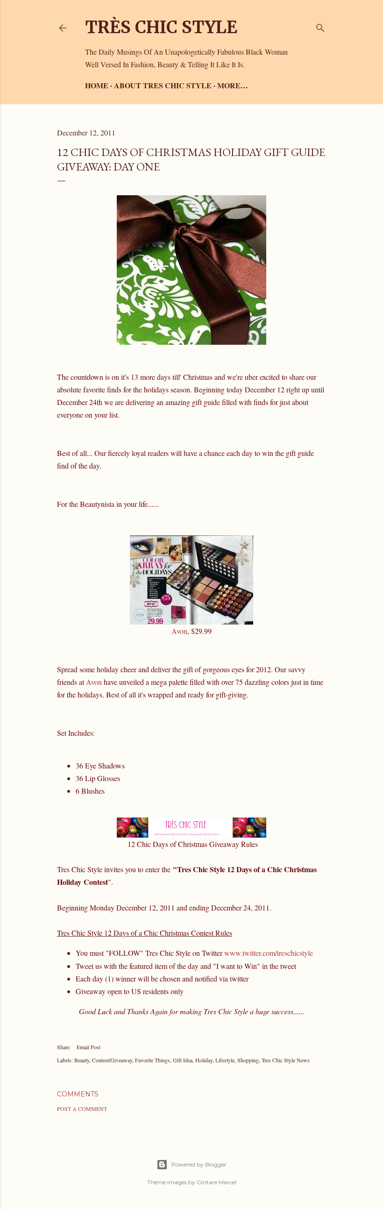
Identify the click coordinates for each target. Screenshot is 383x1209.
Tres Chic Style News (286, 1060)
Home (96, 85)
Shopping (248, 1060)
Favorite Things (152, 1060)
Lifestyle (224, 1060)
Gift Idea (182, 1060)
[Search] (320, 26)
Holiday (204, 1060)
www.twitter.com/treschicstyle (268, 953)
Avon (179, 631)
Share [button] (63, 1047)
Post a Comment (82, 1108)
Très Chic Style (161, 27)
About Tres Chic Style (163, 85)
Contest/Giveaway (112, 1060)
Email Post (88, 1047)
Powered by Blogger (199, 1164)
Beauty (81, 1060)
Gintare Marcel (216, 1182)
